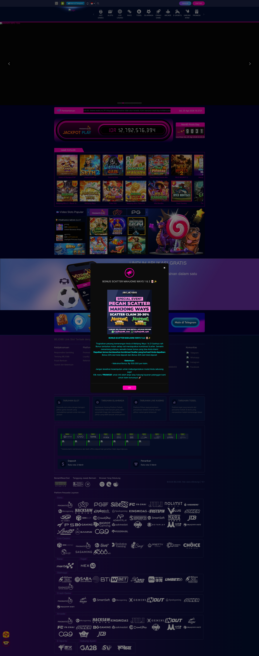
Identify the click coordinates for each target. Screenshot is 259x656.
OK (129, 388)
